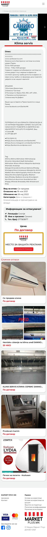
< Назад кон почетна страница (14, 11)
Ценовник (5, 498)
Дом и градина (23, 197)
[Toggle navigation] (43, 4)
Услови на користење (33, 498)
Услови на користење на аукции (34, 501)
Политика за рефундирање (35, 507)
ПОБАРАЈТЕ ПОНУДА (23, 249)
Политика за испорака (33, 509)
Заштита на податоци (33, 505)
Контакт (4, 500)
